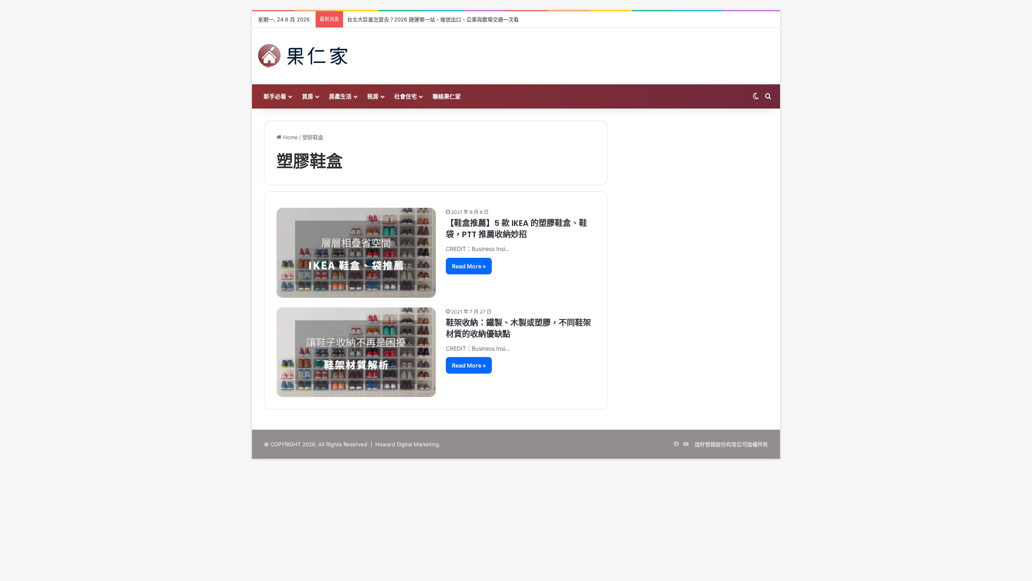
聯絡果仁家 (447, 96)
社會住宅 (405, 96)
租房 (373, 96)
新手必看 (275, 96)
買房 (307, 96)
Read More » (469, 266)
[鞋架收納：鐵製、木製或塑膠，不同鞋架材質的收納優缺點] (356, 352)
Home (289, 137)
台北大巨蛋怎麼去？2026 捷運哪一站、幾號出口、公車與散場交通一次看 (433, 19)
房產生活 (340, 96)
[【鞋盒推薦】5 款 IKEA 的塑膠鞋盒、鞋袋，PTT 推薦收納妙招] (356, 252)
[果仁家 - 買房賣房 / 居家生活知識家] (302, 56)
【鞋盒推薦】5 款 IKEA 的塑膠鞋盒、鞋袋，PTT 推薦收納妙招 (516, 228)
